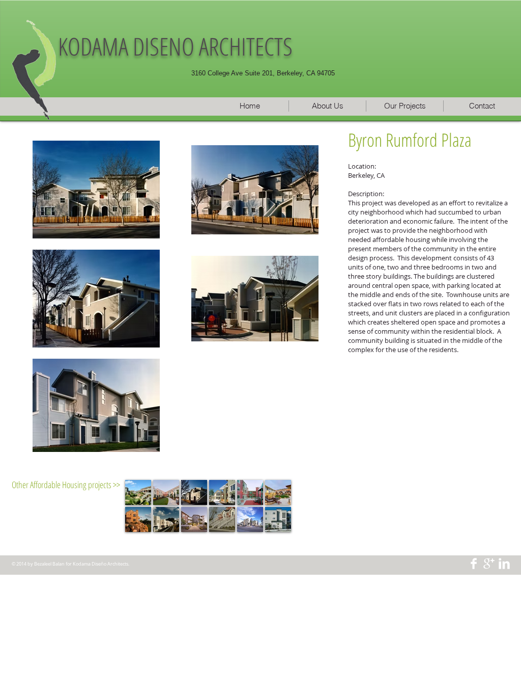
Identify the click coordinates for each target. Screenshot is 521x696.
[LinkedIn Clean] (504, 563)
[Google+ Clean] (489, 563)
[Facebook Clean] (473, 563)
